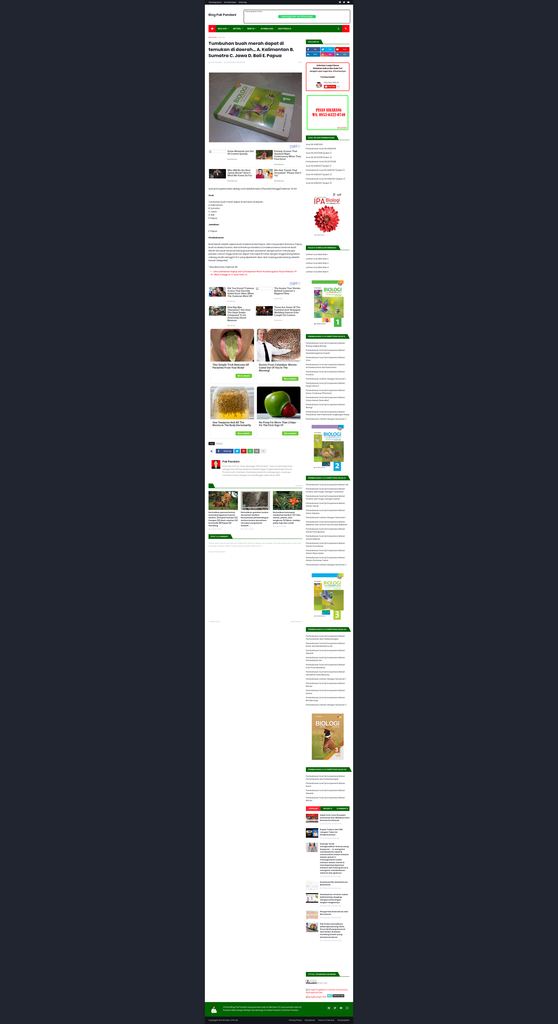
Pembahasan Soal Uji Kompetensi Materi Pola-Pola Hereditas (325, 666)
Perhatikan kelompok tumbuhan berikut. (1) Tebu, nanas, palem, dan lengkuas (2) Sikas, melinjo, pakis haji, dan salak (287, 517)
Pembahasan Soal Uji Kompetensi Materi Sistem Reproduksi (325, 552)
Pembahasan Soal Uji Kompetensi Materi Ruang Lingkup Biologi (325, 344)
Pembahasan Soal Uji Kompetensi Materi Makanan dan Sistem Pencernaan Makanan (326, 523)
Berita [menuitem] (250, 28)
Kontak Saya (230, 2)
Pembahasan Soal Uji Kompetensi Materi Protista (325, 373)
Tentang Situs (215, 2)
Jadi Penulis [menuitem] (284, 28)
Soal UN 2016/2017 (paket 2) (319, 174)
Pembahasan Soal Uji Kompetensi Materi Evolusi (325, 692)
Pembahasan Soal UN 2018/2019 (321, 148)
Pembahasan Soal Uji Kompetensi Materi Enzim (325, 785)
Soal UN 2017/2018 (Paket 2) (319, 157)
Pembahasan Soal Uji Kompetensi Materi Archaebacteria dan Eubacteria (325, 366)
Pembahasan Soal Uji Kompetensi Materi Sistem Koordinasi (325, 544)
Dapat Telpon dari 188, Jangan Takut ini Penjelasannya (331, 832)
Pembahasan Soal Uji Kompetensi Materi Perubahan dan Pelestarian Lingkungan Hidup (327, 413)
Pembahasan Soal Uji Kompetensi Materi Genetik (325, 652)
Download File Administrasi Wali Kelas (334, 883)
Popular (313, 808)
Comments (342, 808)
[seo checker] (316, 996)
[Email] (257, 451)
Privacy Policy (295, 1020)
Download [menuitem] (267, 28)
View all (298, 485)
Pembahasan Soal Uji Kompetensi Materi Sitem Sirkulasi (325, 512)
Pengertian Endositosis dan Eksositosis (334, 913)
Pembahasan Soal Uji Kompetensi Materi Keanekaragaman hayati (325, 351)
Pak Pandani (230, 461)
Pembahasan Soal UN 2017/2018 (321, 161)
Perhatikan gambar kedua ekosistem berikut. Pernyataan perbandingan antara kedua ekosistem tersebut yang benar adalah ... (255, 519)
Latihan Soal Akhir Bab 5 (317, 271)
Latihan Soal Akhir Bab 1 (317, 254)
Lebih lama (295, 621)
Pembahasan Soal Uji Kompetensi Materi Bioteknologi (325, 699)
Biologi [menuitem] (222, 28)
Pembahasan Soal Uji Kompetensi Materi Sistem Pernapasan (325, 530)
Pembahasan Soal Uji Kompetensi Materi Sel (327, 484)
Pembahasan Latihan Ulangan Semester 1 (326, 378)
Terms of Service (326, 1020)
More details (244, 376)
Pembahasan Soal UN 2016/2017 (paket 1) (325, 170)
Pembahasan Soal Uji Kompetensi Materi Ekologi (325, 406)
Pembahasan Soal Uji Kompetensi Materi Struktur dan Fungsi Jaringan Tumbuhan (325, 490)
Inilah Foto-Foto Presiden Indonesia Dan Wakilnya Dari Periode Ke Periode (334, 818)
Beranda (213, 37)
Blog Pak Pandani (222, 14)
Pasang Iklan (343, 1020)
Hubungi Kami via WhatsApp (296, 16)
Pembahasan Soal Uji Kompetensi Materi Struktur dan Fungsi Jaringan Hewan (325, 497)
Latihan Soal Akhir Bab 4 (317, 267)
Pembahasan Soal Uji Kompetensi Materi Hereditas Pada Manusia (325, 673)
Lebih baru (215, 621)
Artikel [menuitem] (237, 28)
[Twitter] (237, 451)
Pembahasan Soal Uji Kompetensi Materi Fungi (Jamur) (325, 384)
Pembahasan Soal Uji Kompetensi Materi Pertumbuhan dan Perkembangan (325, 637)
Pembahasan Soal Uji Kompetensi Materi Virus (325, 359)
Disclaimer (310, 1020)
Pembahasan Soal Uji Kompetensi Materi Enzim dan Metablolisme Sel (325, 645)
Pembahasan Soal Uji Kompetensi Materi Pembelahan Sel (325, 659)
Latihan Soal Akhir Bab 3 (317, 263)
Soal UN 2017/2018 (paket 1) (318, 153)
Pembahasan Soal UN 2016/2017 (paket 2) (325, 178)
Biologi (222, 37)
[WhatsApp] (250, 451)
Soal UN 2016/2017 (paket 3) (319, 183)
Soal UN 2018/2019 (314, 144)
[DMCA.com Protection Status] (335, 996)
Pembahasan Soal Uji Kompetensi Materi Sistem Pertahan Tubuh (325, 559)
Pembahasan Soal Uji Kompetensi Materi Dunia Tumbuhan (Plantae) (325, 392)
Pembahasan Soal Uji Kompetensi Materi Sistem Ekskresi (325, 537)
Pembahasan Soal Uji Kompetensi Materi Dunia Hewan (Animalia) (325, 399)
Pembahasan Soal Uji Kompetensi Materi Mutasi (325, 685)
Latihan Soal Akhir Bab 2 (317, 258)
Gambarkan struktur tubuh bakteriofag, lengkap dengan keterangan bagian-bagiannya (334, 898)
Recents (327, 808)
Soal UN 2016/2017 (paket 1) (318, 166)
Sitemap (243, 2)
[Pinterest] (244, 451)
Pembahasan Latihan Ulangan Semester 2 (326, 419)
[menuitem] (212, 28)
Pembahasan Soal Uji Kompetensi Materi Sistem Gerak (325, 504)
